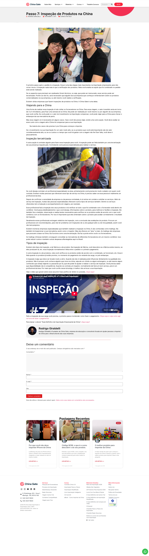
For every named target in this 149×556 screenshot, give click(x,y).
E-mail (28, 381)
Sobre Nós (47, 4)
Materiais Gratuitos (92, 483)
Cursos (79, 4)
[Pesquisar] (111, 4)
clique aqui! (90, 272)
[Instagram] (24, 489)
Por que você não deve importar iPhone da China (40, 446)
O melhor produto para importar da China (105, 446)
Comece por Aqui (66, 16)
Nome (28, 374)
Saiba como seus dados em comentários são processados (75, 400)
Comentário (30, 352)
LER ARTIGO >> (33, 461)
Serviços (57, 4)
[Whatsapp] (21, 489)
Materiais (69, 4)
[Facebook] (34, 489)
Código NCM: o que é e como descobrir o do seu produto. (74, 446)
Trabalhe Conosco (93, 4)
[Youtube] (28, 489)
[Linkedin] (31, 489)
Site (27, 388)
